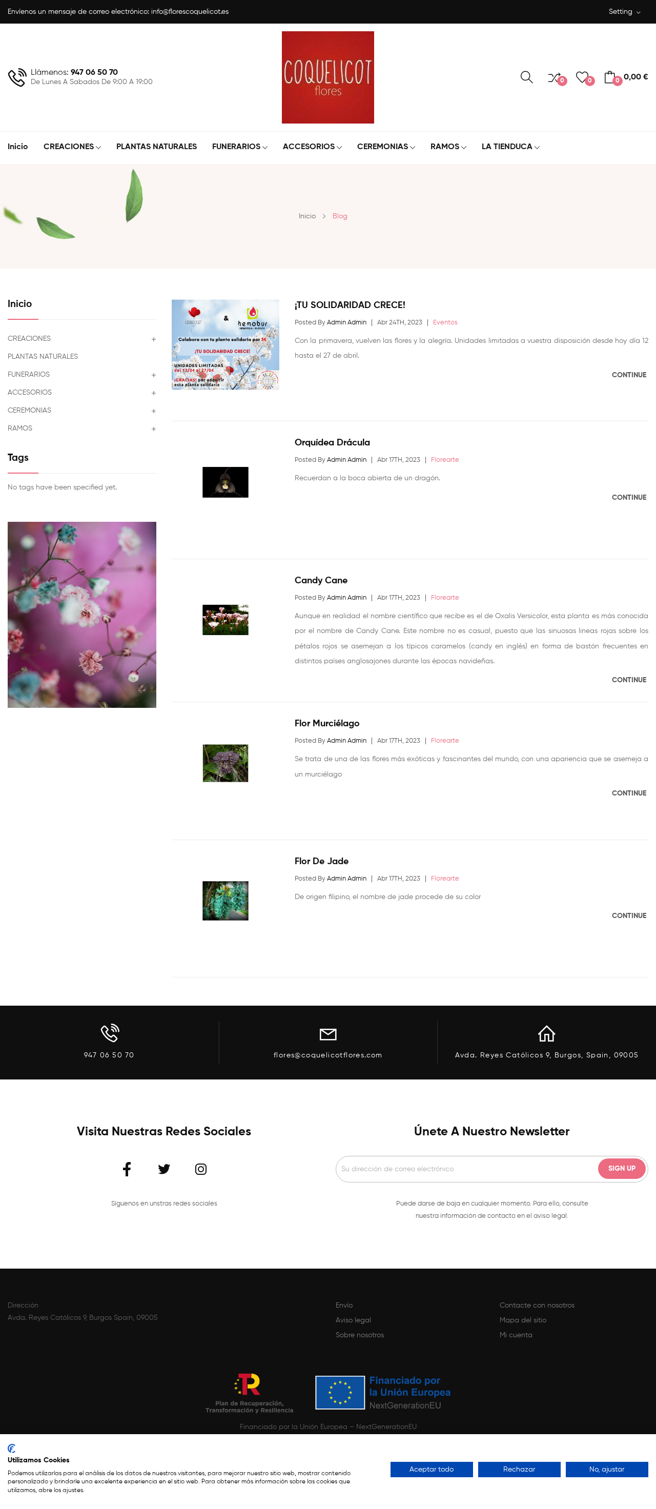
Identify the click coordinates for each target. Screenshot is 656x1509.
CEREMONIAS (29, 410)
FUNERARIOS (29, 374)
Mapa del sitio (523, 1320)
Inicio (20, 304)
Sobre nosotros (360, 1335)
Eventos (445, 322)
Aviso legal (353, 1320)
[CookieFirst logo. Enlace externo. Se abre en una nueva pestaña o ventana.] (11, 1448)
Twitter (164, 1169)
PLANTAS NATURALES (43, 356)
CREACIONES (29, 338)
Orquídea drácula (332, 442)
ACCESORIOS (30, 392)
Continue (630, 375)
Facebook (127, 1169)
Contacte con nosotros (537, 1305)
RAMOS (20, 428)
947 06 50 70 (94, 73)
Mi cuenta (516, 1335)
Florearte (445, 460)
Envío (344, 1305)
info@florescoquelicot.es (190, 11)
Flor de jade (321, 861)
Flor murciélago (327, 723)
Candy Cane (321, 580)
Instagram (201, 1169)
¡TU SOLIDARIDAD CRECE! (350, 305)
